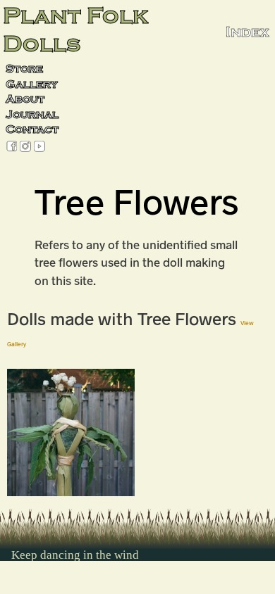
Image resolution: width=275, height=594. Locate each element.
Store (24, 69)
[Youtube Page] (39, 147)
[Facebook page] (12, 147)
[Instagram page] (25, 147)
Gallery (32, 84)
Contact (32, 129)
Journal (32, 114)
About (25, 99)
